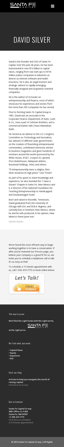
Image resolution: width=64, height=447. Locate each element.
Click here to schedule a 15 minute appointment (21, 421)
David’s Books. (16, 221)
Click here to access (18, 385)
